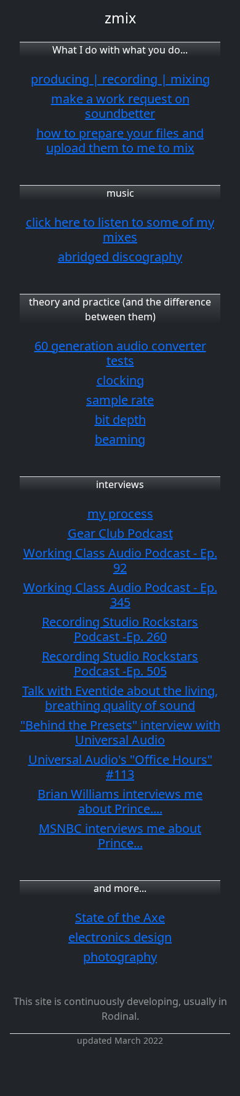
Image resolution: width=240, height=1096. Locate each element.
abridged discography (120, 256)
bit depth (120, 419)
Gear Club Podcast (120, 533)
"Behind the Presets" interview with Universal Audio (120, 732)
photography (120, 956)
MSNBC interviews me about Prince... (120, 835)
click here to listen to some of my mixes (120, 229)
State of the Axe (120, 917)
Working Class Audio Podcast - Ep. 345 (120, 594)
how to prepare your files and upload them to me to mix (120, 140)
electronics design (120, 937)
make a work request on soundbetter (120, 106)
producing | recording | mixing (120, 79)
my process (120, 513)
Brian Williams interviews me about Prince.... (120, 801)
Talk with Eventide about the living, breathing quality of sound (120, 698)
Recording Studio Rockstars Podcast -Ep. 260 (120, 629)
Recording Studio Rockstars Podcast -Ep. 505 (120, 663)
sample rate (120, 400)
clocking (120, 380)
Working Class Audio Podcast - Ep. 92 (120, 560)
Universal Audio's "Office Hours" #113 (120, 767)
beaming (120, 439)
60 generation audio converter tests (120, 353)
